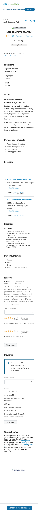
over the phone (25, 441)
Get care (30, 9)
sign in (25, 442)
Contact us (20, 9)
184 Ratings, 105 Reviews (22, 36)
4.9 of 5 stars (7, 282)
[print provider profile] (34, 20)
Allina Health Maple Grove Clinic (19, 179)
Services (13, 9)
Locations (6, 9)
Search (5, 19)
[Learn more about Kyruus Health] (19, 469)
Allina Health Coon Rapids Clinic (19, 200)
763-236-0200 (10, 56)
